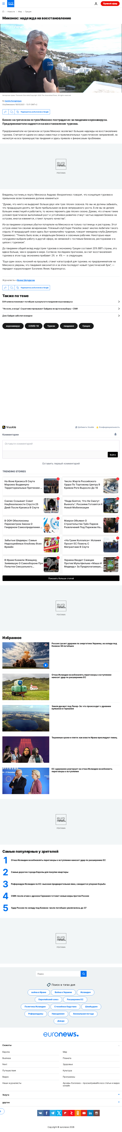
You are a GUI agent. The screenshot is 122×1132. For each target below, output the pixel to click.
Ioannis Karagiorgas (13, 101)
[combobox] (61, 974)
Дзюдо (61, 1021)
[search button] (84, 974)
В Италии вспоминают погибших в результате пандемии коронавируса (37, 301)
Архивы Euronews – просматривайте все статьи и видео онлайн (91, 1084)
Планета (67, 1058)
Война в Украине (63, 992)
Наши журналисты (11, 1083)
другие (6, 1102)
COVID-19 (34, 326)
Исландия (85, 992)
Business (6, 1058)
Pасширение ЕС (75, 999)
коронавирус (13, 326)
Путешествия (9, 1070)
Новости (11, 12)
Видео (5, 1076)
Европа (6, 1051)
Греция (28, 12)
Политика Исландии (35, 1006)
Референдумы (35, 1013)
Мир (20, 12)
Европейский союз (48, 999)
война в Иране (38, 992)
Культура (67, 1070)
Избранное (12, 638)
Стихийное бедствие (65, 1006)
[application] (61, 58)
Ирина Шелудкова (26, 280)
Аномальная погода (83, 1013)
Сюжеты (6, 1045)
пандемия (69, 326)
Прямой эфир (110, 3)
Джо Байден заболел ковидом (17, 315)
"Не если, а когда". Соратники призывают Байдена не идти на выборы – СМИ (40, 308)
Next (4, 1064)
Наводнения (58, 1013)
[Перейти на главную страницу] (10, 3)
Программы (69, 1076)
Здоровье (68, 1064)
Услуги (5, 1095)
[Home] (3, 11)
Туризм (51, 326)
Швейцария (91, 1006)
